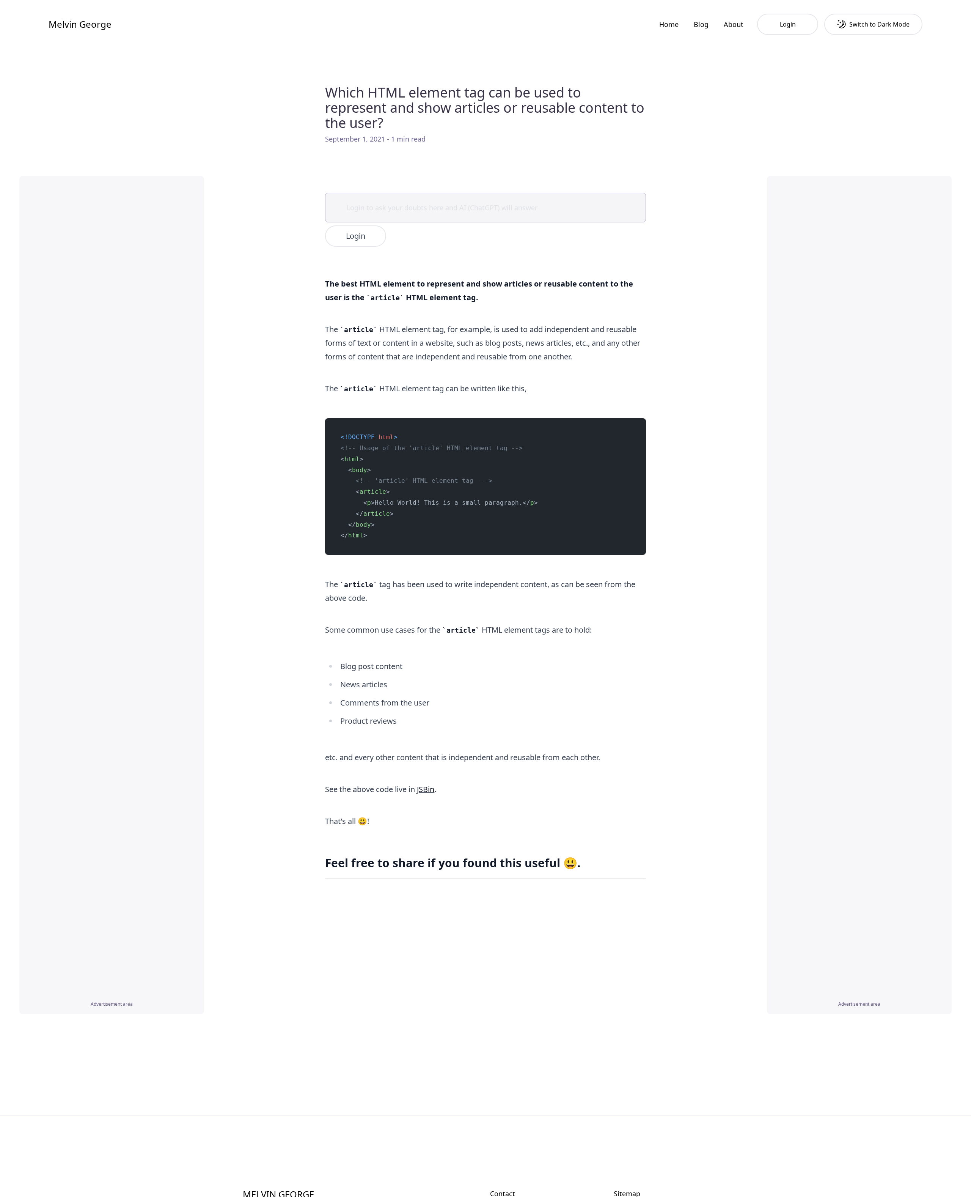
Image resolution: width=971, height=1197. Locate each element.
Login (355, 236)
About (733, 24)
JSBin (425, 789)
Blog (701, 24)
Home (669, 24)
